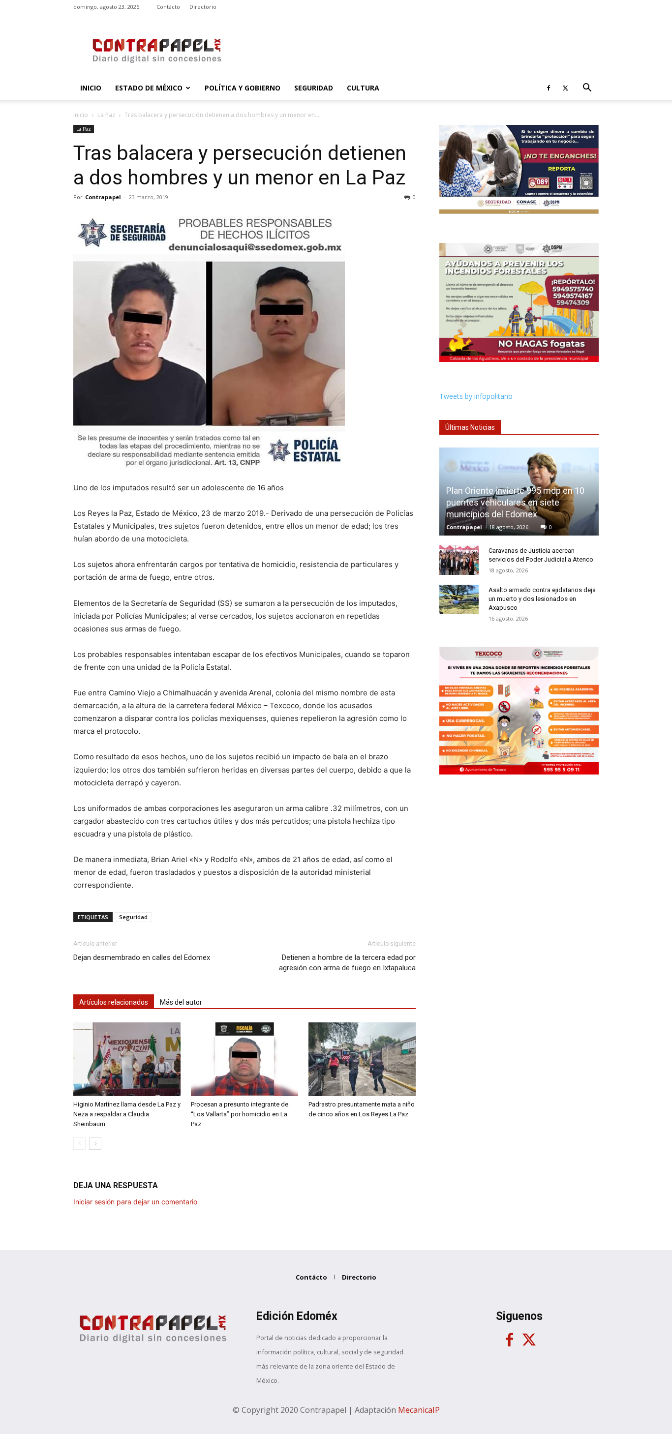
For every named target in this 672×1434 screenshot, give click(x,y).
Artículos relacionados (113, 1002)
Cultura (363, 87)
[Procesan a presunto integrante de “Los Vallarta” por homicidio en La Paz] (244, 1059)
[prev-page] (79, 1143)
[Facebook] (548, 88)
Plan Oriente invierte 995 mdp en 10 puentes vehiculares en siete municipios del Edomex (515, 502)
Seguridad (313, 87)
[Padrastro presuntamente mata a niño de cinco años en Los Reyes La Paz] (362, 1059)
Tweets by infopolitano (476, 396)
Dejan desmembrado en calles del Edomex (141, 957)
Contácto (168, 6)
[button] (587, 88)
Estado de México (149, 87)
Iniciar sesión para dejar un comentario (135, 1201)
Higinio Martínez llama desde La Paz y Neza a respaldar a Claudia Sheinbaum (127, 1114)
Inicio (90, 87)
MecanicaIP (419, 1409)
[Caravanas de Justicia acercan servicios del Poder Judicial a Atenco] (459, 560)
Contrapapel (103, 197)
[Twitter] (565, 88)
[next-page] (95, 1143)
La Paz (106, 115)
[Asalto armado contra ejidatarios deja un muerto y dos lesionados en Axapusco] (459, 599)
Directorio (202, 6)
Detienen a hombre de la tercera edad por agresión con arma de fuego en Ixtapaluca (347, 962)
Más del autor (181, 1002)
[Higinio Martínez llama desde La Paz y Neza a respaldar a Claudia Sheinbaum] (127, 1059)
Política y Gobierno (242, 87)
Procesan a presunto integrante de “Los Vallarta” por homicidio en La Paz (239, 1114)
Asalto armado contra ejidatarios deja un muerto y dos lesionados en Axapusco (542, 598)
